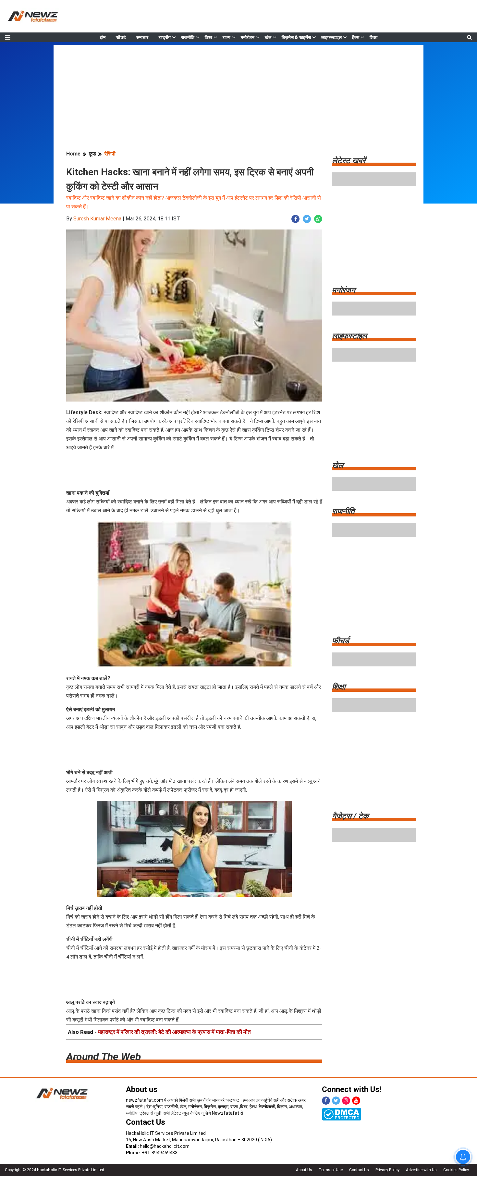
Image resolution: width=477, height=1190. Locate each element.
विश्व (208, 37)
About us (141, 1089)
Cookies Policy (456, 1170)
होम (102, 37)
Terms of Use (331, 1170)
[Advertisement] (238, 90)
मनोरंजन (247, 37)
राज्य (226, 37)
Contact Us (145, 1122)
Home (73, 154)
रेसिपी (110, 154)
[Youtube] (356, 1101)
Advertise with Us (421, 1170)
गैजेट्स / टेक (350, 816)
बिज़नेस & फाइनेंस (296, 37)
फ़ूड (92, 154)
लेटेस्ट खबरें (348, 160)
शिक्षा (373, 37)
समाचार (142, 37)
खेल (268, 37)
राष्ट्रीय (165, 37)
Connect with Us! (351, 1089)
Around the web (103, 1056)
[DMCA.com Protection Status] (341, 1114)
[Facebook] (326, 1101)
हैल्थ (355, 37)
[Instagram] (346, 1101)
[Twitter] (336, 1101)
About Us (304, 1170)
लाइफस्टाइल (331, 37)
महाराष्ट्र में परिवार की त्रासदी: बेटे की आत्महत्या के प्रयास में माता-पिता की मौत (174, 1032)
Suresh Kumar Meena (97, 219)
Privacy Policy (387, 1170)
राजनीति (187, 37)
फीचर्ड (121, 37)
